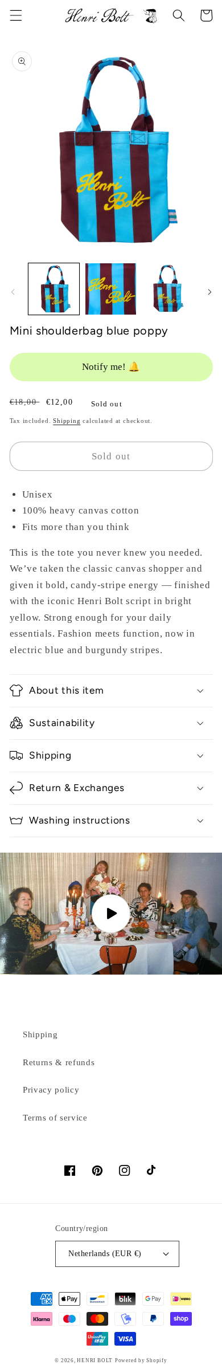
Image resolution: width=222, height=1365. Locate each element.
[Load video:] (111, 914)
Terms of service (55, 1117)
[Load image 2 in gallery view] (110, 288)
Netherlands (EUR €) (104, 1253)
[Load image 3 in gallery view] (167, 288)
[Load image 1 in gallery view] (53, 288)
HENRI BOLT (95, 1360)
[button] (15, 15)
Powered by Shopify (141, 1360)
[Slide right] (209, 292)
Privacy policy (51, 1089)
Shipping (66, 420)
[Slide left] (12, 292)
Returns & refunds (58, 1062)
